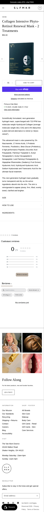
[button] (22, 256)
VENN (4, 17)
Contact (5, 424)
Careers (5, 427)
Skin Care (26, 414)
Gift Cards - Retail (29, 424)
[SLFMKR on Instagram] (13, 503)
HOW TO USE (8, 205)
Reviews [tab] (7, 283)
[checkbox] (18, 295)
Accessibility (7, 434)
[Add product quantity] (4, 82)
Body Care (26, 420)
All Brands (26, 410)
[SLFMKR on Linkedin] (18, 503)
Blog (4, 430)
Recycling (6, 417)
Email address (9, 493)
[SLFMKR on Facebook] (3, 503)
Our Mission (7, 410)
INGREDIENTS (8, 213)
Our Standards (8, 414)
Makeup (25, 417)
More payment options (22, 94)
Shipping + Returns (9, 420)
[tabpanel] (22, 307)
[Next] (42, 59)
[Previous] (2, 59)
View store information (11, 110)
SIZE (4, 198)
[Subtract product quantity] (12, 82)
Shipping (14, 99)
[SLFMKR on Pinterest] (8, 503)
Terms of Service (33, 509)
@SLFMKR (8, 392)
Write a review (22, 275)
